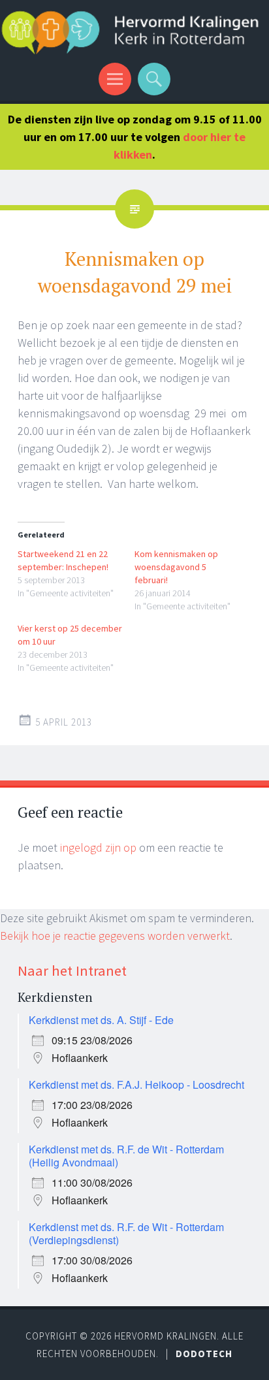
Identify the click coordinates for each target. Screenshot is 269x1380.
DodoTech (204, 1353)
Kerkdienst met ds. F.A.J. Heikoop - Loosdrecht (136, 1084)
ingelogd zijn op (98, 847)
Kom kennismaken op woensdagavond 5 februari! (176, 567)
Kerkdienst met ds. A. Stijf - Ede (101, 1019)
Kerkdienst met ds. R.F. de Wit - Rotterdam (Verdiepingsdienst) (126, 1233)
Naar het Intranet (72, 970)
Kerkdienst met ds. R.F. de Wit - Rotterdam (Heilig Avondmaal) (126, 1156)
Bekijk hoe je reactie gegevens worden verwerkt (115, 935)
